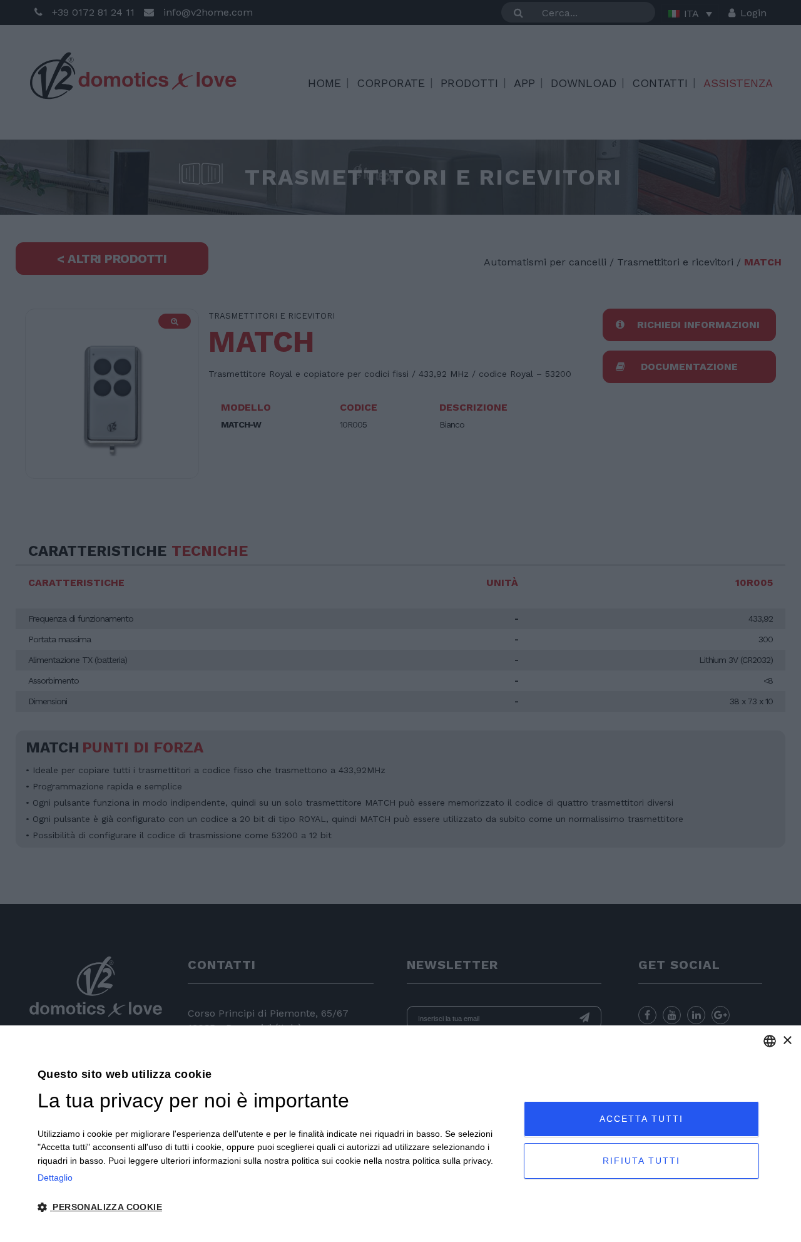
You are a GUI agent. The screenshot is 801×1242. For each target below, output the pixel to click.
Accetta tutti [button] (641, 1119)
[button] (273, 1207)
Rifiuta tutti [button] (641, 1161)
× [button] (787, 1040)
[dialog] (400, 1133)
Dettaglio (55, 1178)
